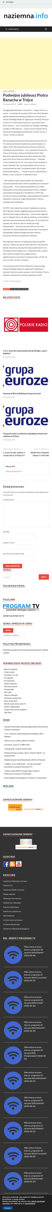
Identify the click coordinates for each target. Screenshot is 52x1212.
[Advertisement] (26, 63)
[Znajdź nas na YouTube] (19, 864)
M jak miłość (9, 672)
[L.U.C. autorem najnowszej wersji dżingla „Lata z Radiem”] (26, 325)
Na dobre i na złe (11, 675)
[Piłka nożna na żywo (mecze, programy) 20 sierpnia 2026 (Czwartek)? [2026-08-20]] (13, 1164)
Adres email (9, 543)
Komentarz (9, 500)
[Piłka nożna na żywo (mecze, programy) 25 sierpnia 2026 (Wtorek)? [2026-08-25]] (13, 1038)
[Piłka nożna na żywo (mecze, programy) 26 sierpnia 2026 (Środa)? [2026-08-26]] (13, 1013)
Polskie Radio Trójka (19, 289)
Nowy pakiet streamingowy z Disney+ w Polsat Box (25, 778)
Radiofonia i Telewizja (12, 903)
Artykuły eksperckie (11, 924)
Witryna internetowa (13, 554)
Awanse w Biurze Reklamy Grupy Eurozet (22, 393)
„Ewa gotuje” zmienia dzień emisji (18, 749)
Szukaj (8, 630)
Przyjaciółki (9, 689)
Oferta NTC (8, 885)
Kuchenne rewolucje (12, 698)
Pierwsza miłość (10, 686)
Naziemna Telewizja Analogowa (16, 928)
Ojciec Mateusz (10, 683)
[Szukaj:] (26, 577)
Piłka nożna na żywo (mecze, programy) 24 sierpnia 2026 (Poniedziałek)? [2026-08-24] (35, 1053)
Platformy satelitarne (12, 911)
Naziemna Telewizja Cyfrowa (15, 881)
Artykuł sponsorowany (12, 920)
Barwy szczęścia (10, 669)
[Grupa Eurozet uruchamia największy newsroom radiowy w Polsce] (26, 417)
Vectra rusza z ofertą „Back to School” (19, 740)
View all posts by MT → (15, 471)
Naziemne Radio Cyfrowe (13, 890)
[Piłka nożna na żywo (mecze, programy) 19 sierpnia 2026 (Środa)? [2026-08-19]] (13, 1189)
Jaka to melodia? (11, 695)
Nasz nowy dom (10, 701)
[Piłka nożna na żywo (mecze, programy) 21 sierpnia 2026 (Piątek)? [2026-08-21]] (13, 1139)
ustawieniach (30, 1204)
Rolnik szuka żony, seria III (15, 704)
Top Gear (8, 712)
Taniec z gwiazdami (12, 706)
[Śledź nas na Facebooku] (6, 864)
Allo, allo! (8, 692)
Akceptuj (8, 1208)
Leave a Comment (30, 104)
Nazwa (7, 532)
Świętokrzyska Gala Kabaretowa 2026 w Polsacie (24, 760)
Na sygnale (8, 678)
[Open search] (46, 29)
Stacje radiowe (9, 91)
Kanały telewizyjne (11, 907)
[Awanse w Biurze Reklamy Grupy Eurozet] (26, 377)
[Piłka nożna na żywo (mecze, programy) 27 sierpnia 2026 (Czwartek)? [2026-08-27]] (13, 988)
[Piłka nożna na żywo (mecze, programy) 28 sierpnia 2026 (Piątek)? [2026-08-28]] (13, 963)
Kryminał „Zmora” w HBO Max (17, 744)
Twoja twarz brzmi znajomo (15, 709)
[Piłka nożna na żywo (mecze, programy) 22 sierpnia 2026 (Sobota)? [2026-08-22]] (13, 1114)
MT (21, 104)
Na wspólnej (9, 681)
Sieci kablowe (8, 915)
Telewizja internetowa (12, 898)
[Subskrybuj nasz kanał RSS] (12, 864)
